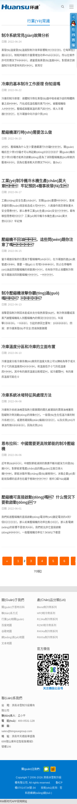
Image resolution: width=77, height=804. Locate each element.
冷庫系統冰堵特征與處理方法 (26, 395)
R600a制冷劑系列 (47, 637)
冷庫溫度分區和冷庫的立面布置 (28, 347)
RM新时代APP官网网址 (13, 801)
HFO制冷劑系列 (46, 613)
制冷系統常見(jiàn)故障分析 (25, 35)
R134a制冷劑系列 (47, 619)
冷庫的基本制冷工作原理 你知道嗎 (30, 84)
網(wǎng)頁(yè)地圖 (12, 637)
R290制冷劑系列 (46, 625)
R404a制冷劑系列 (47, 631)
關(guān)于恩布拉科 (13, 607)
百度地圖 (6, 625)
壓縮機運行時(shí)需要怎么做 (26, 132)
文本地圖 (6, 643)
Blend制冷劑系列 (47, 607)
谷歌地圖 (6, 631)
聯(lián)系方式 (9, 613)
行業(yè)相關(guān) (12, 619)
